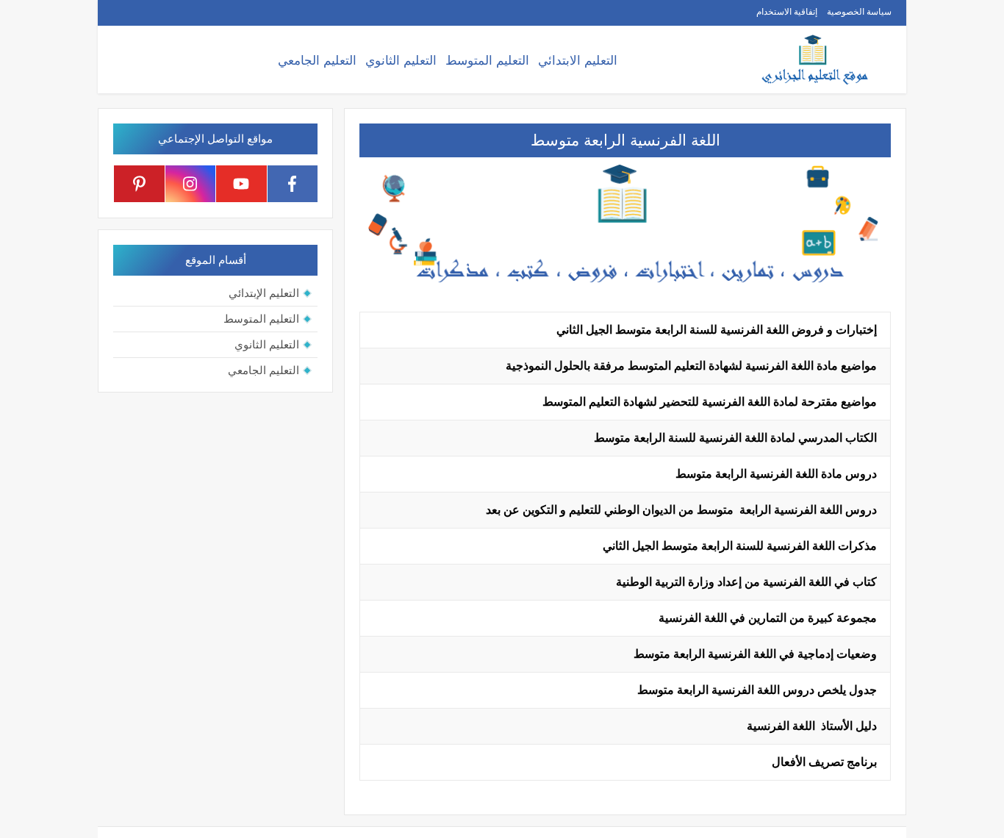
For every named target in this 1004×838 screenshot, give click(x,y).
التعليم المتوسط (487, 61)
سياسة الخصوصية (859, 12)
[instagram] (190, 183)
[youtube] (241, 183)
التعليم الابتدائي (577, 61)
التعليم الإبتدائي (264, 293)
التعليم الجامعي (317, 61)
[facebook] (293, 183)
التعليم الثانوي (401, 61)
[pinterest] (139, 183)
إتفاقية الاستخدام (786, 12)
